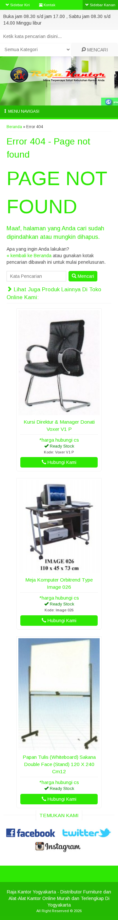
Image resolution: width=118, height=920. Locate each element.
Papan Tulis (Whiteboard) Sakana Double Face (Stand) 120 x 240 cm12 (59, 764)
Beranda (14, 127)
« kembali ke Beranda (29, 255)
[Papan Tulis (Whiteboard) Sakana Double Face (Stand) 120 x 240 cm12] (59, 747)
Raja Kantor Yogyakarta (31, 891)
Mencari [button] (85, 276)
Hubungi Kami (61, 462)
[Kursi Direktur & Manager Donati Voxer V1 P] (59, 411)
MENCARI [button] (97, 49)
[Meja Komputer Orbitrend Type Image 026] (59, 569)
